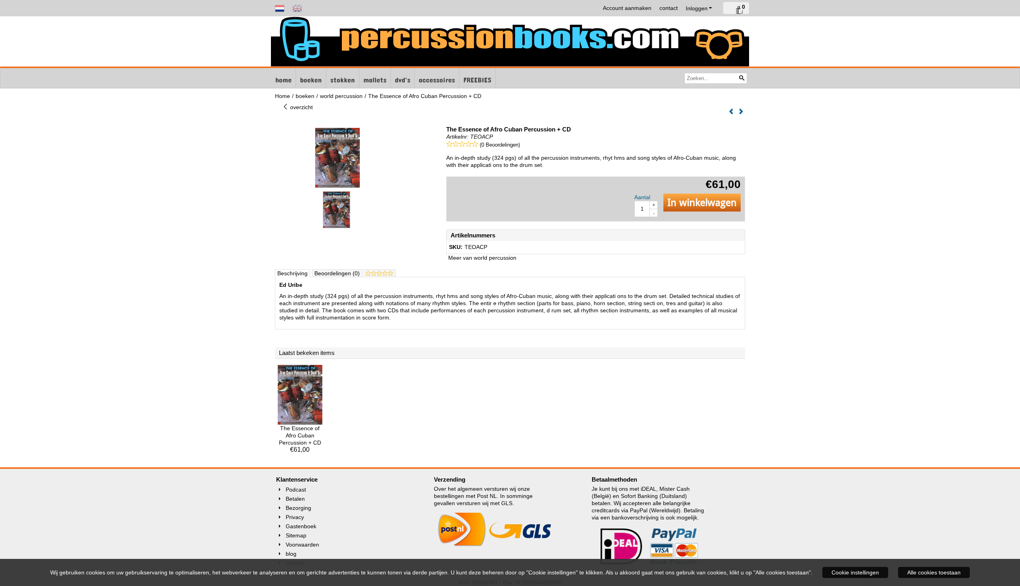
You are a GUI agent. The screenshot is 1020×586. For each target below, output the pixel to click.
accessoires (437, 78)
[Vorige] (731, 112)
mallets (374, 78)
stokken (342, 78)
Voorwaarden (302, 544)
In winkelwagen (702, 202)
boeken (311, 78)
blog (291, 554)
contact (668, 8)
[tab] (292, 273)
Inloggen (697, 8)
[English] (297, 8)
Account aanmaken (627, 8)
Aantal (642, 197)
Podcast (296, 489)
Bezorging (298, 508)
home (283, 78)
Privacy (295, 517)
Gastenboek (301, 526)
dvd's (402, 78)
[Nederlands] (279, 8)
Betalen (295, 499)
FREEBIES (477, 78)
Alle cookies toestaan (934, 572)
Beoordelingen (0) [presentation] (337, 273)
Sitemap (296, 535)
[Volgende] (741, 112)
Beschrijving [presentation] (292, 273)
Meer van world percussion (482, 258)
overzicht (300, 107)
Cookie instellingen (855, 572)
